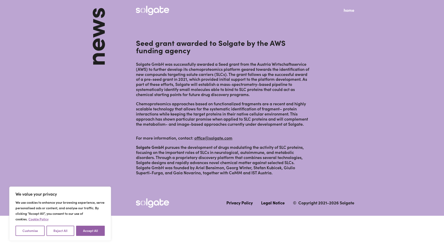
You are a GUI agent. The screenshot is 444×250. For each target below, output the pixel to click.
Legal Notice (273, 203)
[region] (60, 214)
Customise (30, 231)
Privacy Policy (239, 203)
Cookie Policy (38, 219)
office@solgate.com (213, 138)
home (349, 10)
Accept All (90, 231)
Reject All (60, 231)
